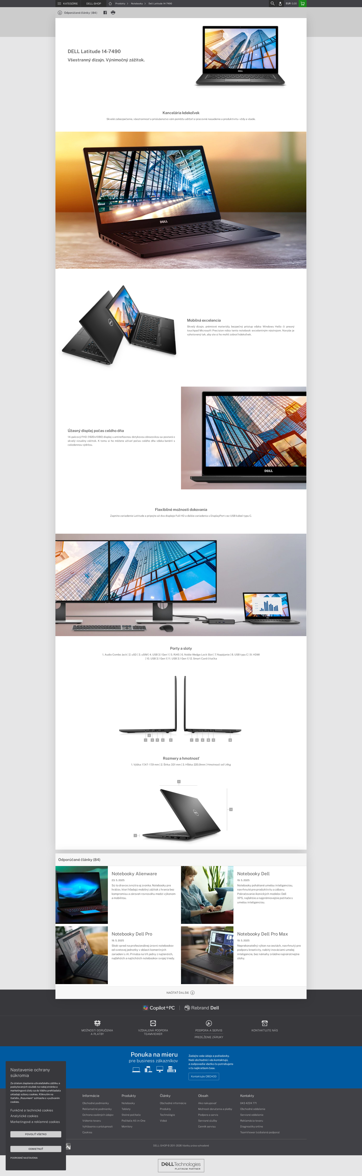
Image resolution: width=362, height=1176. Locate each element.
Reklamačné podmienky (97, 1108)
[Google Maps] (67, 1145)
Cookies (87, 1132)
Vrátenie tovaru (91, 1120)
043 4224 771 (248, 1103)
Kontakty (247, 1095)
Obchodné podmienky (95, 1103)
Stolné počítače (131, 1114)
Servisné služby (207, 1120)
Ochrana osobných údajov (98, 1114)
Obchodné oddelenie (252, 1108)
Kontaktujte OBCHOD (204, 1076)
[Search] (272, 3)
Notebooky (137, 3)
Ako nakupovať (207, 1103)
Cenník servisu (207, 1126)
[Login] (280, 3)
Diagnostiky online (251, 1126)
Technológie (167, 1114)
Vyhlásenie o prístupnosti (97, 1126)
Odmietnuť (35, 1148)
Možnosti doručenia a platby (215, 1108)
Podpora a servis (208, 1114)
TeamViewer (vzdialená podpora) (260, 1132)
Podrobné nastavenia (24, 1158)
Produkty (120, 3)
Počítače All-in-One (133, 1120)
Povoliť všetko (36, 1134)
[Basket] (303, 3)
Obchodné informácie (173, 1103)
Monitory (127, 1126)
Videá (163, 1120)
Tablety (126, 1108)
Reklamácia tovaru (251, 1120)
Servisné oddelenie (251, 1114)
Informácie (90, 1095)
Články (165, 1095)
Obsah (203, 1095)
